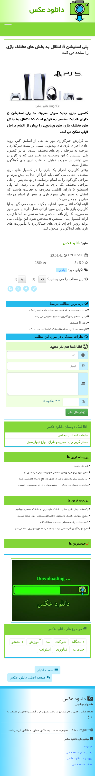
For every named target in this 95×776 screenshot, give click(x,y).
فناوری (61, 649)
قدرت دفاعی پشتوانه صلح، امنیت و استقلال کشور (63, 522)
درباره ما (87, 746)
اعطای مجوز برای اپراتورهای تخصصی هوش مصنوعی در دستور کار (56, 472)
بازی (61, 270)
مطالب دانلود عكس (82, 764)
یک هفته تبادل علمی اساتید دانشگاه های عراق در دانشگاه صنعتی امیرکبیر (52, 509)
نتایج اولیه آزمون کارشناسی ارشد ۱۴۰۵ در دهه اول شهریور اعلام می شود (51, 528)
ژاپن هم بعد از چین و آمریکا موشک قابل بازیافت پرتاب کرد (58, 329)
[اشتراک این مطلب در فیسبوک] (26, 288)
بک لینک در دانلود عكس (79, 752)
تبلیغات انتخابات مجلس (73, 435)
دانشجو (17, 642)
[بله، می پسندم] (42, 279)
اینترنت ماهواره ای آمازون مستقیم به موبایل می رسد (61, 316)
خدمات (78, 649)
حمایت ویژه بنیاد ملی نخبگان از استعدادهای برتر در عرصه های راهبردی (53, 485)
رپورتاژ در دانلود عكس (79, 758)
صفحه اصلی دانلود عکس (28, 677)
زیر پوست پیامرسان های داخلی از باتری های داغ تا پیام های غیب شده (53, 478)
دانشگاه (78, 642)
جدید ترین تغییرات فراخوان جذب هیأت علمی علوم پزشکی (58, 310)
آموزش (34, 642)
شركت (60, 642)
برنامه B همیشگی (78, 322)
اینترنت (45, 649)
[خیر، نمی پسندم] (22, 279)
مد (48, 642)
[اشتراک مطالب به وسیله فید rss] (10, 288)
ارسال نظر (75, 412)
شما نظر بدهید (81, 466)
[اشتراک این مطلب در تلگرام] (33, 288)
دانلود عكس (46, 9)
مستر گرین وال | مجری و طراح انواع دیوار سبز (58, 442)
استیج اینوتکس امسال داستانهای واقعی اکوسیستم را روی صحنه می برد (53, 515)
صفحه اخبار (46, 670)
